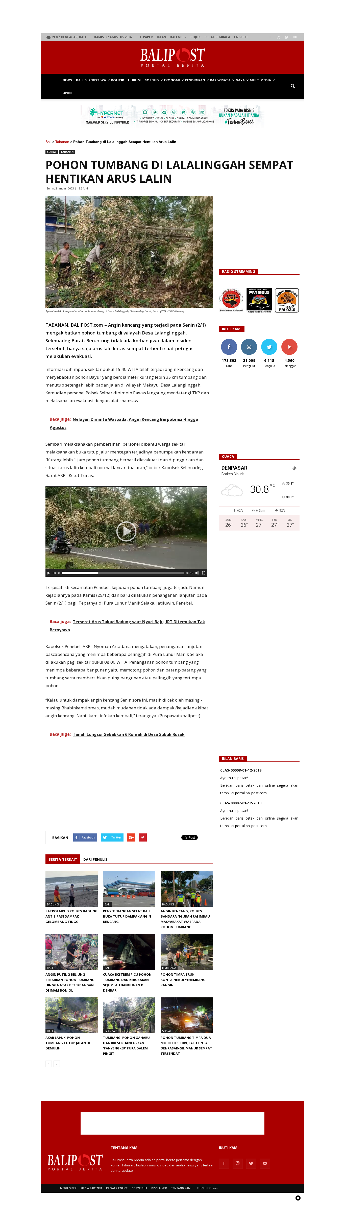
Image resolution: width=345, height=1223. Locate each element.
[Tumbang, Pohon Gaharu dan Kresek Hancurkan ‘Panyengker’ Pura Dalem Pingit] (129, 1015)
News (67, 80)
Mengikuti (249, 341)
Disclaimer (159, 1188)
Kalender (178, 37)
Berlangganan (291, 341)
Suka (229, 341)
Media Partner (91, 1188)
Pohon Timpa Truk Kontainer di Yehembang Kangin (183, 979)
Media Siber (68, 1188)
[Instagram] (278, 37)
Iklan (161, 37)
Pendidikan (195, 80)
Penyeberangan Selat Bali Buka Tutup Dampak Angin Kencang (127, 916)
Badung (53, 904)
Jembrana (169, 968)
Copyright (139, 1188)
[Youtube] (295, 37)
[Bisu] (197, 573)
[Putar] (49, 573)
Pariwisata (220, 80)
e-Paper (146, 37)
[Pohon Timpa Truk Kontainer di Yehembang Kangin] (187, 952)
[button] (293, 86)
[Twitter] (286, 37)
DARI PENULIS (95, 859)
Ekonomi (172, 80)
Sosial (51, 152)
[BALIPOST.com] (172, 57)
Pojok (195, 37)
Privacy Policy (117, 1188)
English (241, 37)
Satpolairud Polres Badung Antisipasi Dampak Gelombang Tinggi (71, 916)
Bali (79, 80)
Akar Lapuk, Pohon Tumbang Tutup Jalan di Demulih (67, 1042)
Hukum (134, 80)
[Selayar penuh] (204, 573)
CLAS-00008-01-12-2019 (240, 770)
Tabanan (62, 142)
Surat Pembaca (217, 37)
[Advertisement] (173, 16)
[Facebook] (270, 37)
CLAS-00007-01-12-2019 (240, 803)
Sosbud (152, 80)
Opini (67, 92)
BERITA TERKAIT (62, 859)
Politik (117, 80)
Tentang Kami (181, 1188)
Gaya (240, 80)
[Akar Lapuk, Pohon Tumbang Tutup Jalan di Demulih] (71, 1015)
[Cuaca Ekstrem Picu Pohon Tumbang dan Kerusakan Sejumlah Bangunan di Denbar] (129, 952)
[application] (126, 531)
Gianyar (111, 1031)
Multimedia (260, 80)
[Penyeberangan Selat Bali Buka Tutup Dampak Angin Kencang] (129, 889)
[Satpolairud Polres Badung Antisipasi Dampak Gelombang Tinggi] (71, 889)
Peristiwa (97, 80)
